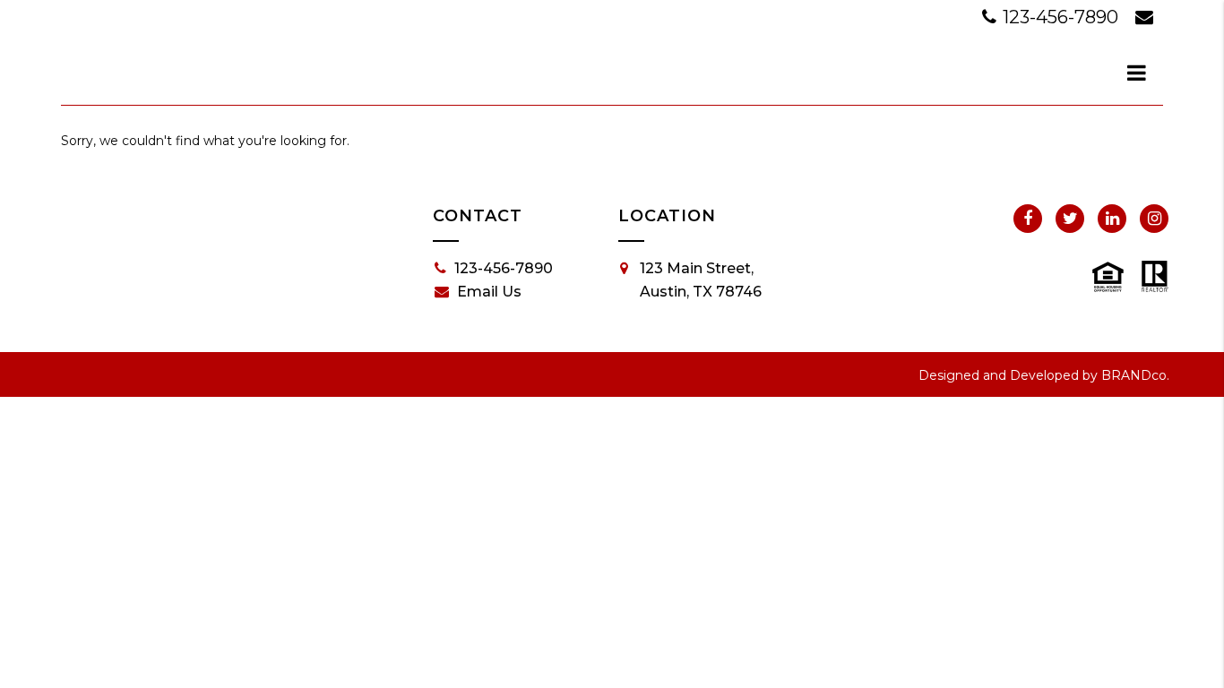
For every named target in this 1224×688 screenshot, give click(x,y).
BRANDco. (1135, 375)
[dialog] (1137, 72)
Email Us (489, 291)
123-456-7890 (1060, 17)
